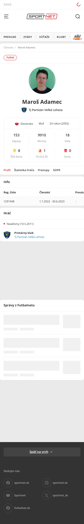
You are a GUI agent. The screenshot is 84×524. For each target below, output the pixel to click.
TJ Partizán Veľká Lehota (45, 110)
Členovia (8, 47)
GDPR (56, 170)
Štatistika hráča (24, 170)
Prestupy (44, 170)
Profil (7, 170)
